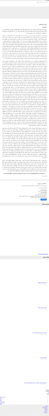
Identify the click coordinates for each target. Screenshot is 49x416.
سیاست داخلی (2, 402)
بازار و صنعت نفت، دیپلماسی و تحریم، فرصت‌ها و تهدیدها (35, 383)
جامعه (1, 400)
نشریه (46, 405)
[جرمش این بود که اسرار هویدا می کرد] (43, 330)
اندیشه (1, 398)
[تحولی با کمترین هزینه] (43, 305)
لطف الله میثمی (44, 407)
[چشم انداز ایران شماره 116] (42, 251)
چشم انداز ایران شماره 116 (43, 254)
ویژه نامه (45, 410)
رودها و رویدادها (43, 357)
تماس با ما (45, 412)
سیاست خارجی (2, 401)
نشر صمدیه (45, 408)
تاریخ (1, 399)
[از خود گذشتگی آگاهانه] (43, 280)
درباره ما (45, 411)
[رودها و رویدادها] (43, 355)
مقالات (46, 409)
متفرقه (1, 404)
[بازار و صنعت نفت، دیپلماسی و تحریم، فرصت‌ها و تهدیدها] (43, 381)
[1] (6, 29)
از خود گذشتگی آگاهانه (42, 282)
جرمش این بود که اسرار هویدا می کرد (39, 332)
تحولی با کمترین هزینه (42, 307)
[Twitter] (37, 2)
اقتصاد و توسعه (2, 397)
